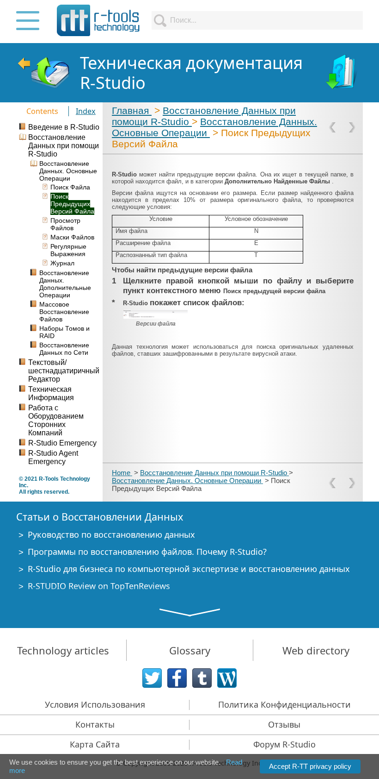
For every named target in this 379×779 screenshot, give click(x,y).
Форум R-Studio (284, 744)
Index (86, 111)
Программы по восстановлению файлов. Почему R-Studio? (147, 551)
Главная (132, 110)
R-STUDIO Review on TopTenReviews (99, 585)
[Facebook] (177, 678)
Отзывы (284, 724)
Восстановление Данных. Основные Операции (187, 480)
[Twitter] (152, 678)
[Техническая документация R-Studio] (342, 72)
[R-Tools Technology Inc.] (98, 20)
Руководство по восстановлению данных (111, 534)
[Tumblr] (202, 678)
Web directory (315, 650)
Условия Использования (95, 704)
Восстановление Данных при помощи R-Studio (214, 473)
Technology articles (63, 650)
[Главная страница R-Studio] (43, 72)
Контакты (95, 724)
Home (122, 473)
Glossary (189, 650)
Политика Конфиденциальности (284, 704)
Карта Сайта (95, 744)
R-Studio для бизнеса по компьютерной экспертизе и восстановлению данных (189, 568)
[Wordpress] (227, 678)
